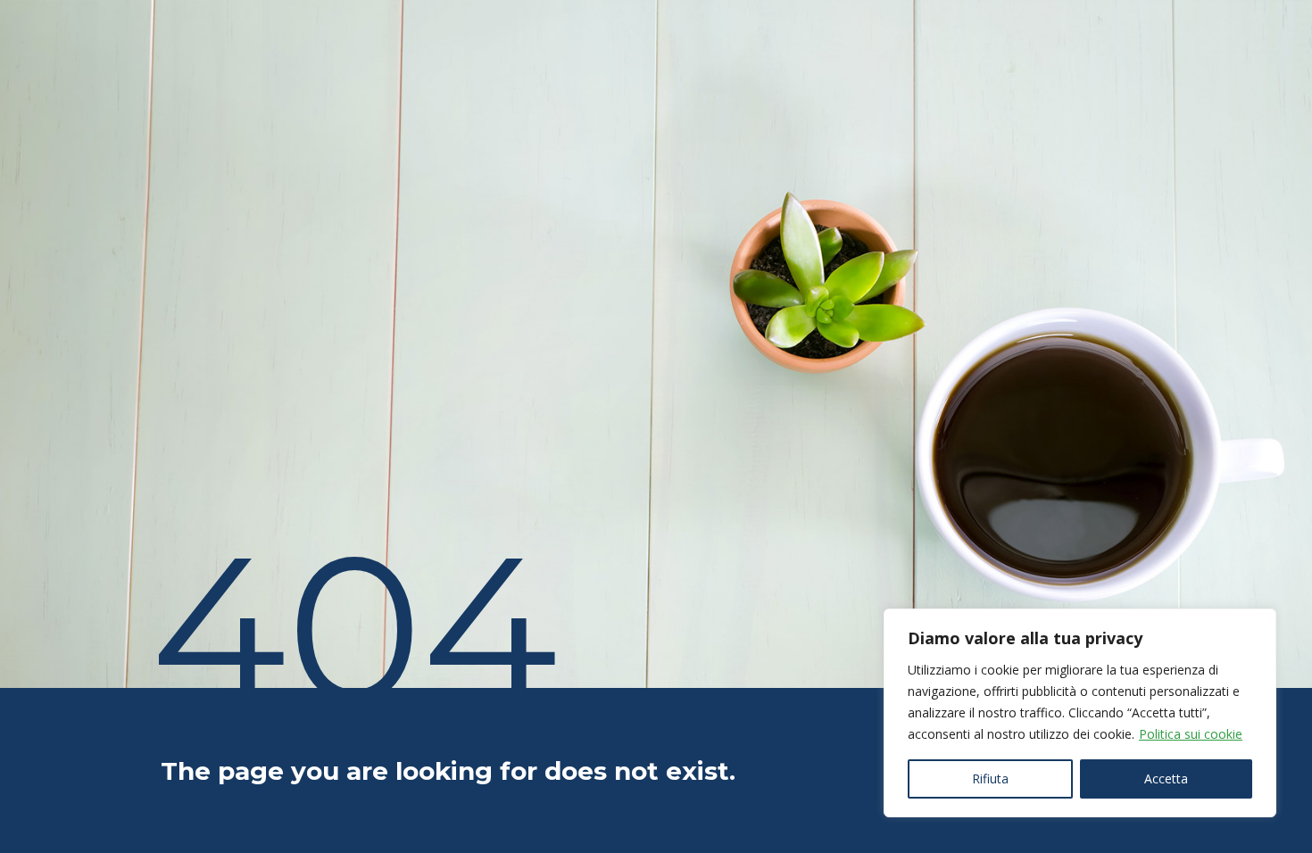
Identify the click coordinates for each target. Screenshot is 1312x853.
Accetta (1166, 778)
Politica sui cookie (1190, 733)
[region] (1080, 713)
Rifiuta (990, 778)
